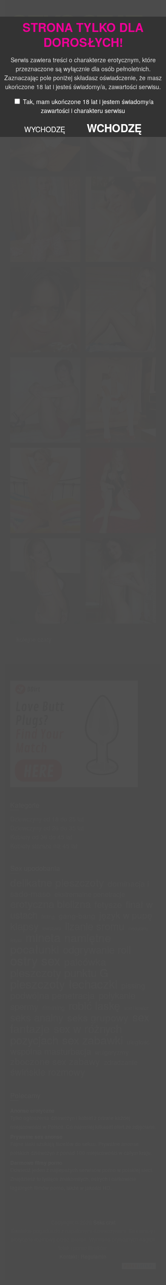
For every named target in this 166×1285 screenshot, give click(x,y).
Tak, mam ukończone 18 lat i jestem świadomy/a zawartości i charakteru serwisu (88, 106)
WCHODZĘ (114, 128)
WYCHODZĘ (44, 129)
